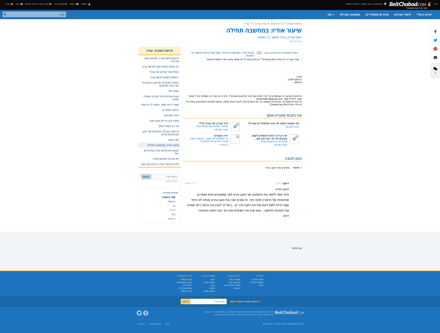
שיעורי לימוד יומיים (232, 285)
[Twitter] (139, 313)
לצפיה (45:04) (280, 145)
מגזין (261, 285)
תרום (18, 4)
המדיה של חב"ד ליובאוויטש (274, 324)
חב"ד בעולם (187, 291)
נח (174, 206)
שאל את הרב (59, 4)
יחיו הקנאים (221, 135)
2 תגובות (224, 144)
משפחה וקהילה (350, 15)
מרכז (289, 324)
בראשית (171, 201)
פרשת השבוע (294, 23)
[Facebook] (145, 313)
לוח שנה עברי (234, 282)
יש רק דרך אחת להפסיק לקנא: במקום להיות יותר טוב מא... (269, 137)
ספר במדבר (260, 23)
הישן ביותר (271, 167)
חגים (213, 279)
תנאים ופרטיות (155, 324)
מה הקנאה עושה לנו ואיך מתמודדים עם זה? (273, 123)
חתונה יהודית (209, 282)
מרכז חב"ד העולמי (211, 312)
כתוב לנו (141, 324)
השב (286, 215)
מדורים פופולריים (377, 15)
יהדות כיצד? (424, 15)
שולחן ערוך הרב (185, 288)
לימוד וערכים (402, 15)
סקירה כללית (186, 279)
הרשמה (237, 288)
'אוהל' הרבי (187, 285)
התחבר (84, 4)
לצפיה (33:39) (221, 129)
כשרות (212, 288)
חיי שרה (171, 219)
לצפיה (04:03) (292, 127)
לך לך (172, 210)
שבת (213, 285)
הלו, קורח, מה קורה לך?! (213, 123)
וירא (173, 214)
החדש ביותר (283, 167)
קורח (247, 23)
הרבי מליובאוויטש (184, 282)
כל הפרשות (277, 23)
